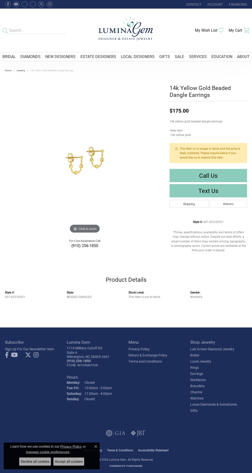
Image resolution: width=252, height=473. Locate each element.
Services (198, 56)
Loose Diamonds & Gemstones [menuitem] (213, 404)
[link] (193, 4)
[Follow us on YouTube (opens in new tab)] (16, 4)
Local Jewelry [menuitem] (200, 361)
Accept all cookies (69, 461)
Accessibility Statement (153, 450)
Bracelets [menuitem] (197, 386)
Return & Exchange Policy (147, 355)
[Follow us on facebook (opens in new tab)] (8, 4)
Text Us (208, 191)
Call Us (208, 175)
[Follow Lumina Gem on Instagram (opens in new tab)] (50, 4)
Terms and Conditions (145, 361)
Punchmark (134, 466)
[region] (85, 161)
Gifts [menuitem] (194, 410)
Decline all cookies (35, 461)
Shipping (189, 204)
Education (221, 56)
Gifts (164, 56)
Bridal (9, 56)
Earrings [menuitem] (196, 373)
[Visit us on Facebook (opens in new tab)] (25, 4)
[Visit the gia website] (116, 433)
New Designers (60, 56)
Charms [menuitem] (196, 392)
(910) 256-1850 (84, 245)
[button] (214, 4)
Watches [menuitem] (197, 398)
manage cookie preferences (47, 452)
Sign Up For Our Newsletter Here (29, 349)
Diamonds (30, 56)
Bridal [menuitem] (194, 355)
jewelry (20, 70)
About (243, 56)
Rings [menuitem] (194, 367)
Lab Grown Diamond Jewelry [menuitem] (212, 349)
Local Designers (138, 56)
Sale (179, 56)
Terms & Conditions (120, 450)
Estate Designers (98, 56)
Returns (228, 204)
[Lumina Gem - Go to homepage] (126, 30)
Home (8, 70)
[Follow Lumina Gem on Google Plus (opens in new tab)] (33, 4)
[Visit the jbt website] (138, 433)
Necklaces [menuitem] (198, 379)
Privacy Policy (139, 349)
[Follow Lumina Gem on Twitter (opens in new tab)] (41, 4)
